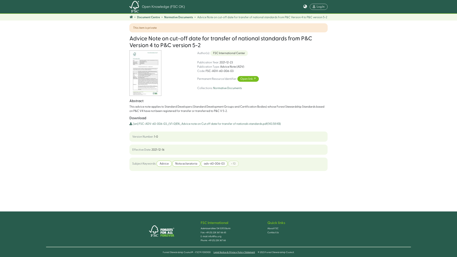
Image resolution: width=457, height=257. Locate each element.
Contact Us (273, 232)
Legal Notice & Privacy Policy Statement (234, 252)
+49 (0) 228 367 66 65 (215, 232)
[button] (305, 7)
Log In (321, 6)
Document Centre (148, 17)
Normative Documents (178, 17)
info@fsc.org (214, 236)
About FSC (272, 228)
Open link (246, 78)
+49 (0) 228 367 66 (217, 240)
